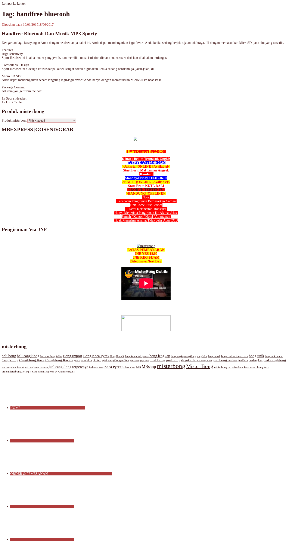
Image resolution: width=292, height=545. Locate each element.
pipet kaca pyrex (46, 372)
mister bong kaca (259, 367)
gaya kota (144, 360)
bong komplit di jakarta (137, 356)
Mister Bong (199, 366)
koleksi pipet (128, 367)
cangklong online (118, 360)
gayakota (134, 360)
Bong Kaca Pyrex (96, 356)
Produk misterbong (14, 120)
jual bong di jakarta (181, 360)
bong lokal (202, 356)
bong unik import (274, 356)
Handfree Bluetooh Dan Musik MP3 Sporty (49, 33)
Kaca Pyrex (113, 367)
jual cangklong (274, 360)
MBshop (149, 366)
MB (138, 367)
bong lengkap (159, 356)
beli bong (9, 356)
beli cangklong (28, 356)
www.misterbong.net (65, 372)
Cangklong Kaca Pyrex (62, 360)
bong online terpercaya (234, 356)
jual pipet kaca (96, 367)
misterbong (171, 365)
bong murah (214, 356)
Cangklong (10, 360)
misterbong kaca (240, 367)
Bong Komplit (117, 356)
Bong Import (72, 356)
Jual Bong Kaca (204, 360)
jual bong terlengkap (250, 360)
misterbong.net (223, 367)
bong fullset (56, 356)
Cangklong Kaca (31, 360)
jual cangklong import (13, 367)
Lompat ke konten (14, 3)
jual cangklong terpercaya (68, 367)
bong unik (256, 356)
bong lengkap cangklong (183, 356)
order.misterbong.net (13, 371)
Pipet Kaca (31, 372)
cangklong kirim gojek (94, 360)
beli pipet (45, 356)
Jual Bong (157, 360)
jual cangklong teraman (36, 367)
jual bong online (225, 360)
